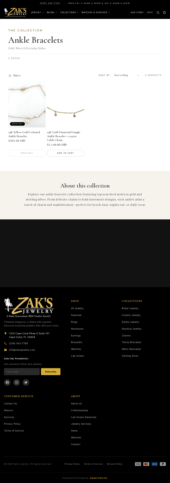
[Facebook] (7, 382)
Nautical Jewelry (132, 328)
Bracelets (76, 342)
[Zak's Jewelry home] (32, 307)
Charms (126, 335)
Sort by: (105, 75)
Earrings (76, 335)
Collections (68, 12)
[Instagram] (16, 382)
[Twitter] (26, 382)
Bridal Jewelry (130, 308)
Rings (74, 321)
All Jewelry (77, 308)
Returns (8, 410)
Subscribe (50, 371)
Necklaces (77, 328)
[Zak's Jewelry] (15, 12)
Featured (76, 315)
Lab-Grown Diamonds (83, 417)
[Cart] (164, 12)
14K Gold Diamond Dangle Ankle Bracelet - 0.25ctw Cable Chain (63, 136)
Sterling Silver (130, 355)
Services (9, 417)
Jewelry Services (81, 423)
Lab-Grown (77, 355)
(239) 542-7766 (50, 3)
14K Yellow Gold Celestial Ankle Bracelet (24, 134)
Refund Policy (114, 464)
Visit (150, 12)
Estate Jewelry (130, 321)
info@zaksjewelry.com (22, 349)
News (74, 430)
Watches (76, 349)
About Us (76, 403)
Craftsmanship (79, 410)
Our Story (137, 12)
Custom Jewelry (131, 315)
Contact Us (10, 403)
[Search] (158, 12)
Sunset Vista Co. (99, 478)
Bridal (51, 12)
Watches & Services (94, 12)
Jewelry (36, 12)
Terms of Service (14, 430)
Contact (75, 444)
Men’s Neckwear (131, 349)
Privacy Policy (12, 423)
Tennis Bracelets (131, 342)
